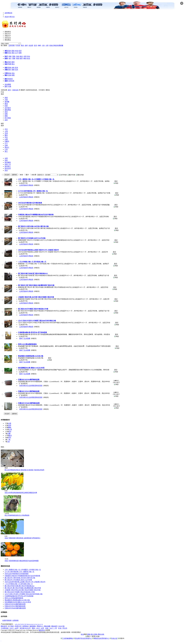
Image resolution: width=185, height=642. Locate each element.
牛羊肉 (17, 45)
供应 (6, 67)
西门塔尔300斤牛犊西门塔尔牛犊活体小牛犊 (20, 592)
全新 (9, 423)
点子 (16, 53)
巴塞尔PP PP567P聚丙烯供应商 (15, 606)
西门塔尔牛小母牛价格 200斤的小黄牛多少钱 (20, 578)
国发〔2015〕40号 (38, 628)
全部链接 (15, 620)
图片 (10, 435)
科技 (16, 51)
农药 (6, 120)
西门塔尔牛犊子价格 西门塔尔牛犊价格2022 (19, 586)
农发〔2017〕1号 (51, 628)
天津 (6, 133)
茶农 (22, 45)
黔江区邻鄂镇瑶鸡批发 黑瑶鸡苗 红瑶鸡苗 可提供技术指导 (24, 470)
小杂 (43, 45)
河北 (6, 137)
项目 (13, 53)
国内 (9, 51)
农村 (26, 45)
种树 (39, 45)
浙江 (6, 151)
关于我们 (11, 626)
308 (8, 441)
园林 (88, 634)
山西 (6, 139)
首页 (9, 90)
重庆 (6, 135)
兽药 (6, 112)
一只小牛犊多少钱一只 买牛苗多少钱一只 (19, 584)
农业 (82, 634)
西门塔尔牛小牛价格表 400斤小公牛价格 (18, 580)
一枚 (8, 439)
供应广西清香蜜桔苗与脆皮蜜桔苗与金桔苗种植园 (22, 561)
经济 (20, 51)
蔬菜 (6, 97)
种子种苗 (8, 118)
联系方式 (18, 626)
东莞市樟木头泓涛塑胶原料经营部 (30, 385)
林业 (21, 56)
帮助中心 (40, 626)
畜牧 (13, 56)
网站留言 (54, 626)
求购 (6, 69)
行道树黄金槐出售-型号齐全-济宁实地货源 (19, 596)
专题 (9, 86)
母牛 (9, 437)
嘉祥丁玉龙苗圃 (24, 338)
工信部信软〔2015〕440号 (9, 628)
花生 (13, 73)
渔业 (17, 56)
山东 (10, 429)
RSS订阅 (61, 626)
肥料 (6, 116)
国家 (13, 58)
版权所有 (42, 630)
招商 (20, 53)
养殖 (99, 634)
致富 (6, 53)
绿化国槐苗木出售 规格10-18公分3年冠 (18, 602)
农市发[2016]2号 (25, 628)
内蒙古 (7, 141)
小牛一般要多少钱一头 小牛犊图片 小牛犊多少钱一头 (23, 569)
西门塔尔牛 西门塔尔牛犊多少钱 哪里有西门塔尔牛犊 (23, 588)
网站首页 (4, 626)
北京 (6, 129)
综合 (28, 56)
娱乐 (6, 79)
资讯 (6, 51)
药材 (6, 106)
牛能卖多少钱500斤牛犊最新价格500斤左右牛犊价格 (22, 576)
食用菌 (7, 101)
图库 (6, 86)
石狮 (8, 433)
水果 (6, 99)
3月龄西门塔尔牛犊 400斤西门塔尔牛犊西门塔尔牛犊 (22, 590)
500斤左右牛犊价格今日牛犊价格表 (17, 573)
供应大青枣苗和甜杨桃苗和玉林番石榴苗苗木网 (21, 492)
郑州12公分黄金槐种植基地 (14, 598)
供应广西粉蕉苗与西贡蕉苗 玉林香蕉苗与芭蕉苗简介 (22, 538)
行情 (6, 73)
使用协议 (25, 626)
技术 (6, 56)
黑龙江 (7, 147)
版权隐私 (33, 626)
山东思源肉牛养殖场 (26, 185)
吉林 (6, 145)
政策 (6, 58)
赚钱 (9, 427)
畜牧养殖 (8, 110)
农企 (28, 58)
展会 (6, 62)
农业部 (31, 45)
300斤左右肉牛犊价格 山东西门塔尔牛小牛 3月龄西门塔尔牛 (25, 582)
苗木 (16, 67)
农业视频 (8, 84)
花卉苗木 (8, 108)
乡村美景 (11, 81)
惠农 (17, 58)
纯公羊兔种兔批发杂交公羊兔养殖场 (17, 515)
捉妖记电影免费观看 (56, 45)
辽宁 (6, 143)
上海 (6, 131)
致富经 (10, 79)
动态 (6, 64)
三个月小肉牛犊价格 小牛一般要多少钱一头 (19, 571)
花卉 (16, 69)
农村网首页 (8, 13)
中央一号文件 (62, 628)
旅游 (6, 81)
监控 (35, 45)
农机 (13, 67)
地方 (10, 58)
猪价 (6, 75)
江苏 (6, 149)
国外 (13, 62)
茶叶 (9, 69)
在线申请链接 (7, 620)
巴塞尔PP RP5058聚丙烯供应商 (15, 604)
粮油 (9, 73)
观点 (13, 64)
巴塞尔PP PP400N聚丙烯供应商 (15, 608)
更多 (2, 94)
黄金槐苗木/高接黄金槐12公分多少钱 (17, 600)
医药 (21, 58)
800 (10, 431)
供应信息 (15, 90)
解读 (25, 58)
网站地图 (47, 626)
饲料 (13, 75)
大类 (47, 45)
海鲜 (13, 69)
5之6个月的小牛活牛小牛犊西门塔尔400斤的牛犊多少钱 (23, 594)
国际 (13, 51)
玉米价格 (11, 45)
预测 (9, 64)
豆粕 (9, 75)
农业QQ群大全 (10, 16)
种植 (10, 56)
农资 (25, 56)
